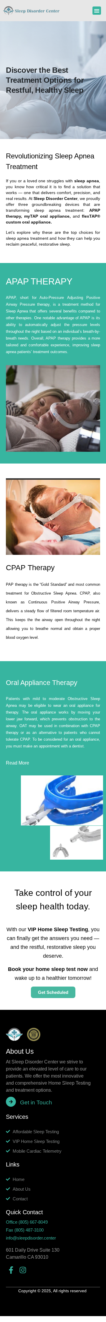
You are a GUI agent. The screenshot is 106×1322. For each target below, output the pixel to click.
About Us (20, 1051)
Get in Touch (36, 1102)
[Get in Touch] (11, 1102)
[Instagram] (23, 1270)
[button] (96, 10)
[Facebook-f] (11, 1270)
